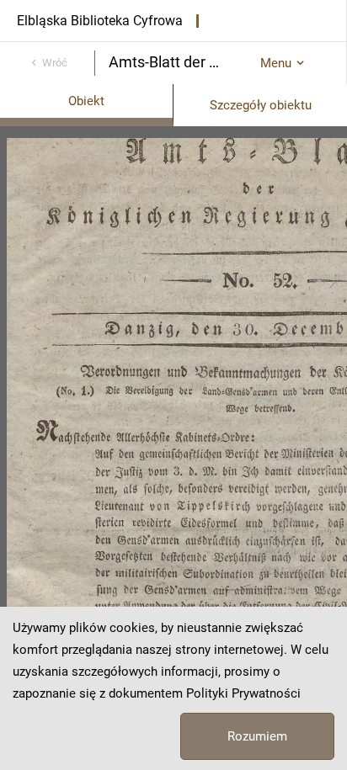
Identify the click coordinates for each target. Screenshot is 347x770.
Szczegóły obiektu (261, 105)
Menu (275, 63)
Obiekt (86, 101)
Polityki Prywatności (243, 693)
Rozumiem (257, 736)
